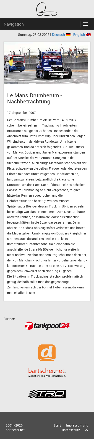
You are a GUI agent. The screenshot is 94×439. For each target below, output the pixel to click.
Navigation (14, 24)
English (79, 34)
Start (57, 425)
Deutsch (59, 34)
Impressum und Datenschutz (75, 427)
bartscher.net (15, 430)
